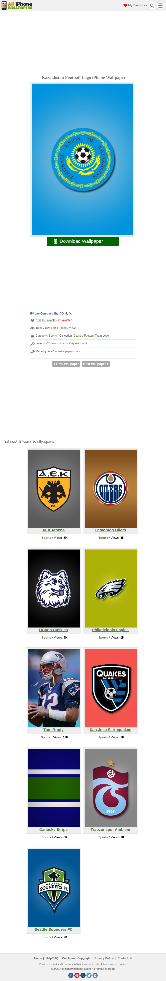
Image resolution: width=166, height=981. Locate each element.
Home (38, 958)
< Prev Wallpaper (66, 364)
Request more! (78, 343)
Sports (53, 335)
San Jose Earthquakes (110, 730)
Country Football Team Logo (91, 335)
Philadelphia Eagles (110, 630)
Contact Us (125, 958)
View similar (57, 343)
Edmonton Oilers (110, 530)
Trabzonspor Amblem (110, 829)
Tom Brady (53, 730)
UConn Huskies (53, 630)
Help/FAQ (52, 958)
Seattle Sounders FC (54, 929)
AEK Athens (53, 530)
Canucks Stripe (53, 829)
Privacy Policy (104, 958)
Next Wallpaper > (96, 364)
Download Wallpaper (81, 241)
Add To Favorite (46, 320)
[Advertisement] (84, 43)
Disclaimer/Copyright (76, 958)
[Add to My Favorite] (32, 320)
